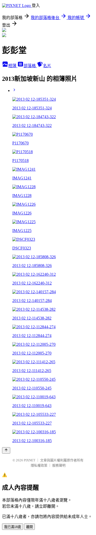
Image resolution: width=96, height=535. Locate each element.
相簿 (12, 66)
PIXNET (29, 460)
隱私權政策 (39, 465)
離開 (29, 527)
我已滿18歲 (12, 527)
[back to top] (6, 450)
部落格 (30, 66)
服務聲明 (59, 465)
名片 (47, 66)
